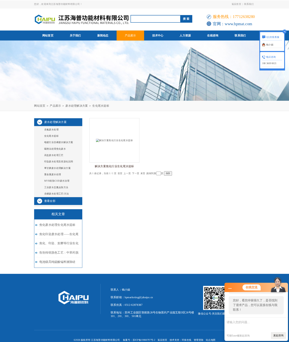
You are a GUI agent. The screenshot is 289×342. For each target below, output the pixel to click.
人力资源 (185, 35)
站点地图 (211, 339)
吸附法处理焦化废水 (55, 148)
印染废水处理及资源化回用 (58, 161)
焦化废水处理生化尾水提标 (57, 224)
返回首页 (236, 4)
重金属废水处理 (52, 174)
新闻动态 (103, 35)
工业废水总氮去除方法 (56, 187)
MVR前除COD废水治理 (57, 180)
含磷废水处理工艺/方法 (56, 193)
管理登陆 (199, 339)
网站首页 (48, 35)
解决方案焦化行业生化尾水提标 (114, 166)
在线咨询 (212, 35)
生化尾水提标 (100, 105)
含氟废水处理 (51, 129)
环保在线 (186, 339)
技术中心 (158, 35)
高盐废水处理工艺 (53, 155)
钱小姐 (269, 44)
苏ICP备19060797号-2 (144, 339)
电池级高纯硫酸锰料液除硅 (57, 261)
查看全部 (49, 201)
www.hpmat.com (238, 24)
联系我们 (249, 4)
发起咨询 (278, 335)
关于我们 (75, 35)
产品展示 (130, 35)
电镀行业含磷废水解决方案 (58, 142)
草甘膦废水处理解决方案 (57, 168)
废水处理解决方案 (76, 105)
